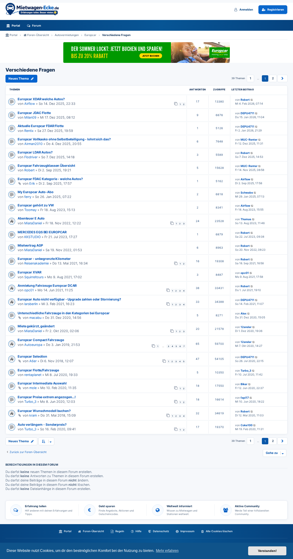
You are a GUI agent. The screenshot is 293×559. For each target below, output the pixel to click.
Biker (244, 384)
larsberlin (31, 304)
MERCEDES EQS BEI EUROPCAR (42, 232)
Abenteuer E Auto (31, 218)
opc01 (245, 273)
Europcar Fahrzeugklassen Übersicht (46, 165)
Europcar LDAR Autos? (35, 152)
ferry (27, 197)
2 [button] (273, 78)
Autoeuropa (33, 345)
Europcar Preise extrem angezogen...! (47, 397)
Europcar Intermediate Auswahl (42, 383)
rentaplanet (32, 375)
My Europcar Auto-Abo (36, 192)
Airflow (29, 104)
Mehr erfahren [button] (167, 551)
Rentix (29, 131)
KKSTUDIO (32, 237)
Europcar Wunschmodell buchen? (44, 411)
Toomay (30, 210)
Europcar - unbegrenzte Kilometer (44, 259)
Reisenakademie (36, 263)
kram (33, 415)
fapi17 (245, 397)
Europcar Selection (32, 356)
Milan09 (30, 117)
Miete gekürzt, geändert (36, 326)
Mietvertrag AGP (30, 245)
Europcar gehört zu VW (36, 205)
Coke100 (246, 425)
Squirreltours (33, 277)
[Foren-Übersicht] (34, 9)
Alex (244, 313)
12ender (246, 327)
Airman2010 (33, 144)
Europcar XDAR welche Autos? (41, 99)
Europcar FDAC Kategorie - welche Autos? (50, 179)
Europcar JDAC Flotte (34, 113)
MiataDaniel (33, 223)
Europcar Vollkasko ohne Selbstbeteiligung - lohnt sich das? (64, 139)
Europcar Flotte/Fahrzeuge (38, 370)
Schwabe (247, 192)
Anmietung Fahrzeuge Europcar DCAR (47, 285)
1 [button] (250, 78)
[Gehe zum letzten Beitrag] (251, 100)
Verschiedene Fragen (30, 70)
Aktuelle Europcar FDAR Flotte (41, 126)
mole (33, 388)
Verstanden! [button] (267, 551)
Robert (245, 99)
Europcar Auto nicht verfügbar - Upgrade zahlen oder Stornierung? (69, 299)
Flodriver (31, 157)
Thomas (246, 219)
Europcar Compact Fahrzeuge (41, 340)
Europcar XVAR (29, 272)
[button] (282, 78)
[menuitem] (14, 25)
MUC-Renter (249, 139)
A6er (33, 361)
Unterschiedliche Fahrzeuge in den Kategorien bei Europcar (64, 313)
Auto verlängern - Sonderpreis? (42, 424)
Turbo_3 (246, 370)
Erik (32, 183)
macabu (35, 318)
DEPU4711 (247, 113)
